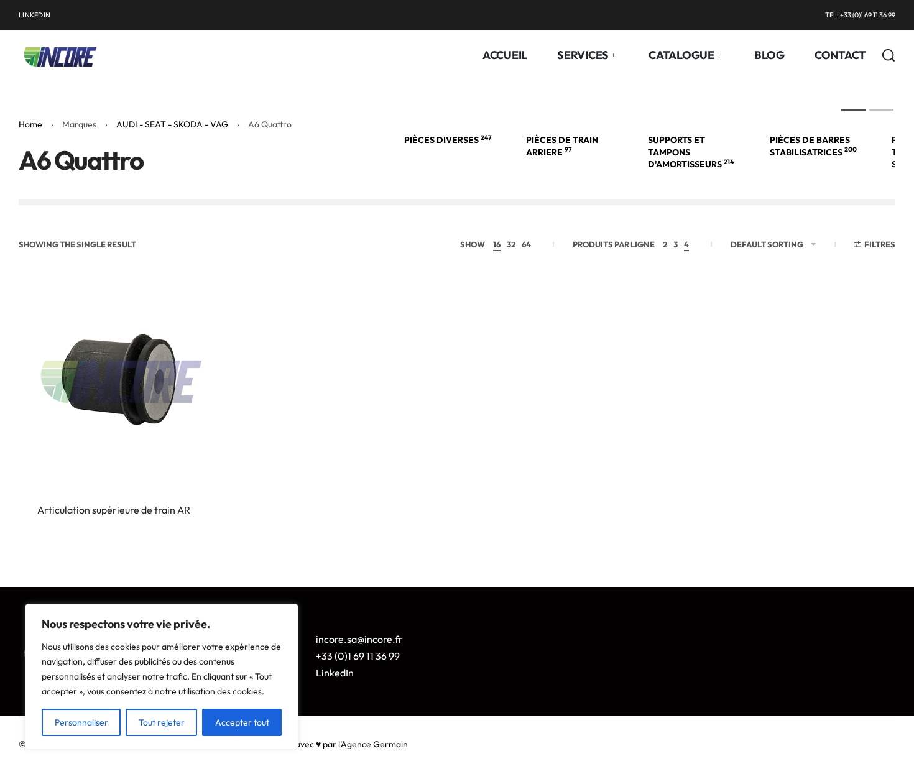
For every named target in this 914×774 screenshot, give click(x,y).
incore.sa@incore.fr (359, 639)
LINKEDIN (34, 15)
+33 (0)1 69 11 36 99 (358, 656)
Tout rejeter (162, 722)
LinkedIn (335, 672)
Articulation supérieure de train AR (113, 510)
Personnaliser (81, 722)
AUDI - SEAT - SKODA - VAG (172, 124)
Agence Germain (374, 744)
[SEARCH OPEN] (888, 55)
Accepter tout (242, 722)
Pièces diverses (448, 139)
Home (30, 124)
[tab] (853, 109)
